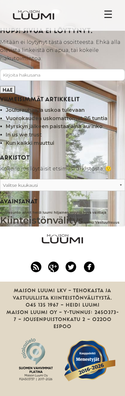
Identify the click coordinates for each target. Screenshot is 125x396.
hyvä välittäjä (94, 212)
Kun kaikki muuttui (30, 143)
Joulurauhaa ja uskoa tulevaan (45, 110)
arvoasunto (10, 212)
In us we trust (24, 135)
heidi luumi (43, 212)
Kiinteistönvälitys (41, 220)
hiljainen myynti (68, 212)
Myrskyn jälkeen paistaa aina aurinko (54, 126)
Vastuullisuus (107, 222)
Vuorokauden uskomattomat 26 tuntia (56, 118)
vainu (89, 222)
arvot (26, 212)
